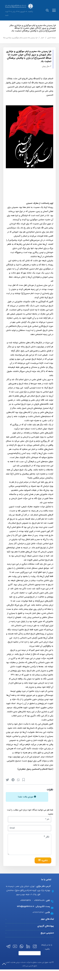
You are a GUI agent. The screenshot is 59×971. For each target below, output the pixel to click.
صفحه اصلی (51, 37)
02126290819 (39, 900)
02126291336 (25, 900)
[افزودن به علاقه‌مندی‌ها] (23, 779)
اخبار (42, 37)
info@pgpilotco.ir (25, 906)
